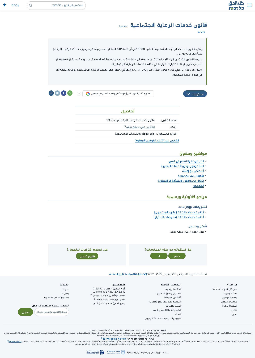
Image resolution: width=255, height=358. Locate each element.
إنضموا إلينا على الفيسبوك (56, 297)
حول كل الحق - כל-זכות (225, 289)
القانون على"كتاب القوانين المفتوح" (157, 140)
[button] (249, 5)
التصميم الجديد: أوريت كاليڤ (110, 299)
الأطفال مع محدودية (191, 176)
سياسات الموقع (229, 301)
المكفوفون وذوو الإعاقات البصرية (182, 166)
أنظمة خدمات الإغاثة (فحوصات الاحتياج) (179, 217)
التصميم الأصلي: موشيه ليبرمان (109, 295)
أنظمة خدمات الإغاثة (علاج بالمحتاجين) (179, 212)
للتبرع (234, 310)
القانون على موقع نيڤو (140, 127)
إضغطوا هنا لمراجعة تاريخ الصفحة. (127, 274)
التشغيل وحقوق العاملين (169, 293)
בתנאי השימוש (15, 341)
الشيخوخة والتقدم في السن (186, 161)
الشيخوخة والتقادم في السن (167, 310)
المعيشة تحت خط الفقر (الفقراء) (165, 301)
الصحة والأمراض (173, 306)
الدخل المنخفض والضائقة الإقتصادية (181, 180)
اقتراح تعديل (87, 256)
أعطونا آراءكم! (229, 306)
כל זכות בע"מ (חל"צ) (114, 338)
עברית (15, 5)
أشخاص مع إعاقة (193, 171)
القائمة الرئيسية (173, 289)
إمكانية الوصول (229, 297)
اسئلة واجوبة (230, 293)
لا (159, 255)
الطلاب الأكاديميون (154, 318)
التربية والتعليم (173, 318)
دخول (234, 314)
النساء (178, 314)
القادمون (198, 185)
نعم (177, 255)
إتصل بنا (65, 293)
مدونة (66, 289)
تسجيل (25, 312)
